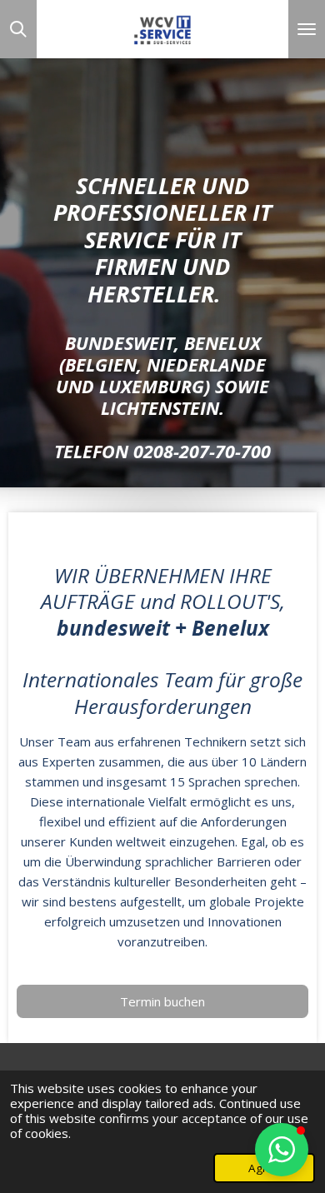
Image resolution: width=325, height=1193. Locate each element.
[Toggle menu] (306, 29)
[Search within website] (18, 29)
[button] (281, 1149)
